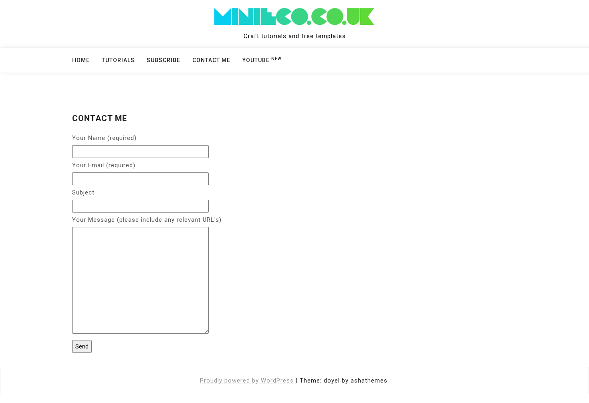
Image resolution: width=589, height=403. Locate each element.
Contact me (211, 60)
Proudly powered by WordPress (248, 380)
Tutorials (118, 60)
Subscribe (163, 60)
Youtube (262, 59)
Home (81, 60)
